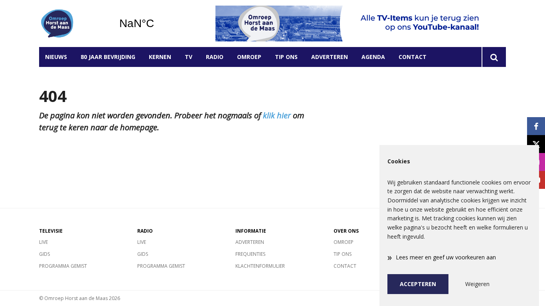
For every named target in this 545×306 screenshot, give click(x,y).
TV (188, 57)
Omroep (249, 57)
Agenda (373, 57)
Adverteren (329, 57)
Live (43, 242)
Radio (214, 57)
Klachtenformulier (260, 266)
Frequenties (250, 254)
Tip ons (286, 57)
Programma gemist (63, 266)
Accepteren (418, 284)
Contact (413, 57)
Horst (157, 23)
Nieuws (56, 57)
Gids (44, 254)
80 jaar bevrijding (108, 57)
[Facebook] (536, 126)
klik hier (277, 115)
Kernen (160, 57)
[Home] (73, 23)
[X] (536, 144)
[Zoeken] (494, 57)
